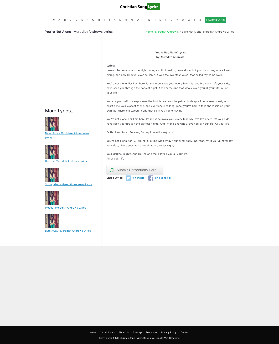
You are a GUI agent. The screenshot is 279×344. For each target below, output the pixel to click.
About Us (124, 332)
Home (93, 332)
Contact (185, 332)
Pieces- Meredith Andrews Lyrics (65, 207)
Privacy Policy (168, 332)
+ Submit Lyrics (215, 19)
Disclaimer (151, 332)
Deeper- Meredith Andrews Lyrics (66, 161)
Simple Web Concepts (167, 338)
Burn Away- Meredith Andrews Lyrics (68, 230)
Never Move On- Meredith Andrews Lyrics (67, 135)
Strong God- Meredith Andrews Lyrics (68, 184)
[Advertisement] (71, 76)
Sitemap (137, 332)
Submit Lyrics (107, 332)
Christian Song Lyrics (130, 338)
